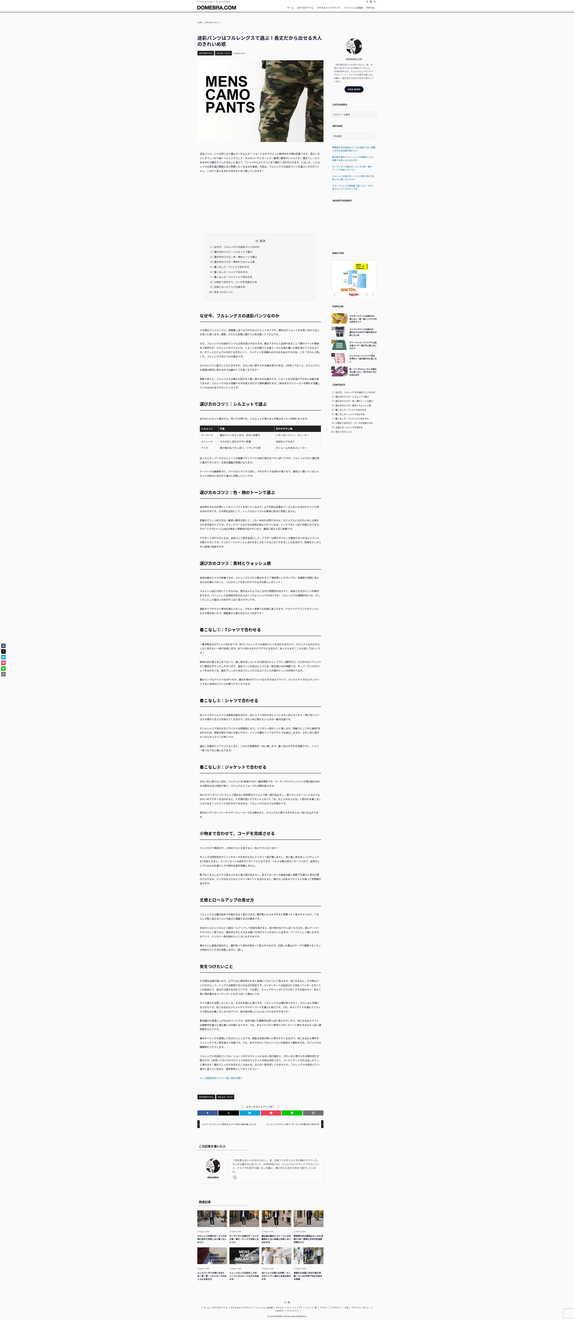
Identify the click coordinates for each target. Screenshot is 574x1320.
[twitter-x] (367, 1)
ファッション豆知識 (264, 1307)
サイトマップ (293, 1310)
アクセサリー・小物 (339, 1307)
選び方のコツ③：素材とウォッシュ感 (234, 262)
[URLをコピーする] (313, 1112)
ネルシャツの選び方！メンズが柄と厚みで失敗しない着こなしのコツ (353, 178)
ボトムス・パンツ (223, 53)
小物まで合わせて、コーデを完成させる (235, 282)
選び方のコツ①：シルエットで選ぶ (233, 252)
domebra (213, 1177)
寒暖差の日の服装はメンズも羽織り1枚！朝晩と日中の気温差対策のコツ (353, 149)
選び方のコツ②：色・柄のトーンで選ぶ (235, 257)
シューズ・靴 (311, 1307)
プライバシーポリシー (361, 1307)
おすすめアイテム (205, 53)
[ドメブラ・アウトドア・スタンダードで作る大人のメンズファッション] (216, 8)
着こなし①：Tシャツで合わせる (231, 267)
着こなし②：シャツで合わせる (231, 272)
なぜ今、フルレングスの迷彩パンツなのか (237, 247)
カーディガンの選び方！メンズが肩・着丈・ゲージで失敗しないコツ (353, 168)
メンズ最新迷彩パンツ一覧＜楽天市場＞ (221, 1078)
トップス (298, 1307)
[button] (207, 1112)
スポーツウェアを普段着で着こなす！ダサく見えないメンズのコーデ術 (353, 187)
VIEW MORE (354, 89)
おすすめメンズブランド (241, 1307)
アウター (324, 1307)
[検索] (375, 1)
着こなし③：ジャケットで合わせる (233, 277)
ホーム (206, 1307)
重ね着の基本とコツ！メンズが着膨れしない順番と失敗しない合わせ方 (353, 158)
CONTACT (279, 1310)
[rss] (371, 1)
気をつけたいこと (223, 292)
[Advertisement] (260, 204)
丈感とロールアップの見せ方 (229, 287)
